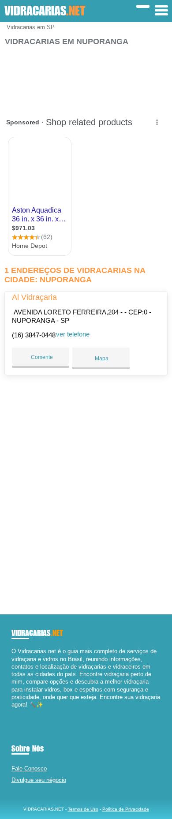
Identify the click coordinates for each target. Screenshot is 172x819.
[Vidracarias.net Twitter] (17, 712)
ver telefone (73, 334)
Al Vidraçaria (34, 297)
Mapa (100, 358)
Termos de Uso (83, 809)
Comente (41, 357)
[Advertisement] (86, 77)
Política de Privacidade (125, 809)
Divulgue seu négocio (38, 780)
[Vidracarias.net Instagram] (21, 712)
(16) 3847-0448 (34, 335)
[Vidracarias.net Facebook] (13, 712)
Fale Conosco (29, 768)
